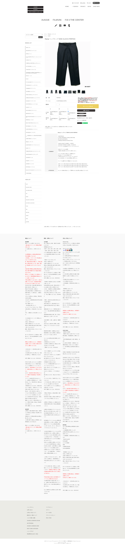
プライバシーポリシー (50, 515)
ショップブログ (30, 531)
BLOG (89, 6)
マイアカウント (49, 507)
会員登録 (83, 3)
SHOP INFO (96, 6)
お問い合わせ (29, 509)
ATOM (50, 517)
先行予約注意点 (30, 523)
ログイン (48, 509)
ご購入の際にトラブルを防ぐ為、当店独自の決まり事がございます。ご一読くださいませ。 (62, 226)
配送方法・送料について (32, 515)
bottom (49, 35)
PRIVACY (82, 6)
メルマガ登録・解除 (31, 517)
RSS (47, 517)
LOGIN (89, 3)
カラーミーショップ (48, 541)
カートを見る (49, 512)
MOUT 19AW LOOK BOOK (32, 528)
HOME (67, 6)
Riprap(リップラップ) (52, 34)
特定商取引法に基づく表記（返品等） (85, 118)
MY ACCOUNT (76, 3)
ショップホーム (30, 507)
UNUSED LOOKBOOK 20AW (33, 525)
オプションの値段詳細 (81, 120)
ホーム (45, 34)
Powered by (56, 543)
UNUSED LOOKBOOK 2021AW (33, 520)
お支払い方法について (31, 512)
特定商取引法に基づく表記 (32, 533)
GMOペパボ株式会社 (67, 541)
